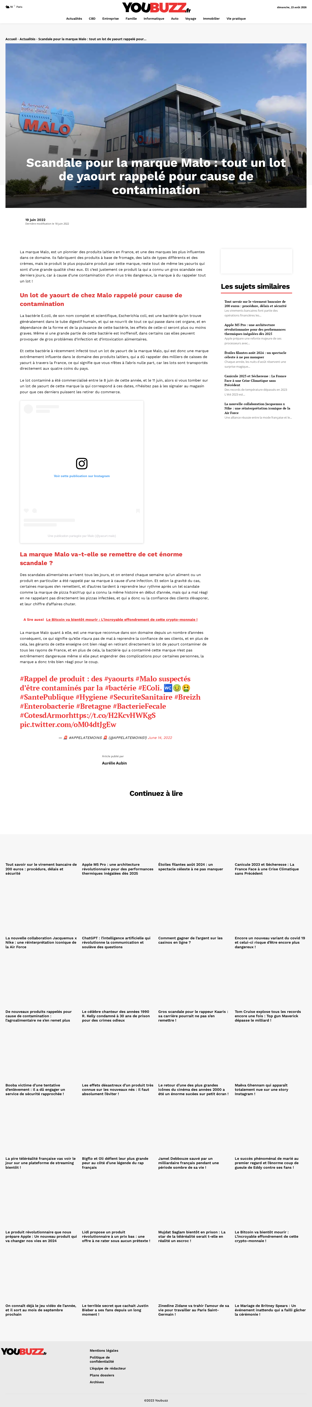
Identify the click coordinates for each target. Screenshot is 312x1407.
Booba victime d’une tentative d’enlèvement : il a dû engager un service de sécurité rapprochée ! (35, 1089)
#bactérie (120, 688)
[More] (277, 260)
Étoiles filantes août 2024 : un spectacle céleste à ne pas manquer (255, 354)
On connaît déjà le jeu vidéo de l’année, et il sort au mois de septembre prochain (40, 1310)
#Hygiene (92, 697)
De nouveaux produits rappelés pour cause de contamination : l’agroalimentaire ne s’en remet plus (38, 1015)
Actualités (27, 39)
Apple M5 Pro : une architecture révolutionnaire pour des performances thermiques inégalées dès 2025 (255, 329)
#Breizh (187, 697)
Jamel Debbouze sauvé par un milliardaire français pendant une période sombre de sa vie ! (188, 1162)
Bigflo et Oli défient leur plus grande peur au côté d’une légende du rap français (115, 1162)
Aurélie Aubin (114, 763)
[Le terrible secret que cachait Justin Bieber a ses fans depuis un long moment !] (118, 1275)
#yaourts (119, 678)
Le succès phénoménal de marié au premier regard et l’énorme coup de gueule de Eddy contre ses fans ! (267, 1162)
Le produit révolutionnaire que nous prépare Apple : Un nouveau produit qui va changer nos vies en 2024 (41, 1236)
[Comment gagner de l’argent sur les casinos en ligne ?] (194, 907)
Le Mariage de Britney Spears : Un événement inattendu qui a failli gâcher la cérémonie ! (270, 1310)
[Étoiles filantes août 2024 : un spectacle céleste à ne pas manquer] (194, 833)
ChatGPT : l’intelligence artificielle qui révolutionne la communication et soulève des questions (116, 942)
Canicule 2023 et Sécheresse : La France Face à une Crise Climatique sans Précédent (255, 380)
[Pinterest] (256, 260)
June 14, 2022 (160, 737)
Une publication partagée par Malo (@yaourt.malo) (82, 536)
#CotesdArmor (44, 715)
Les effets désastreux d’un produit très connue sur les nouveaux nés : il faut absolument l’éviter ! (117, 1089)
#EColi (149, 688)
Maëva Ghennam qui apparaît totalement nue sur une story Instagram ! (261, 1089)
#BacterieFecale (139, 706)
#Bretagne (93, 706)
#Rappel (34, 678)
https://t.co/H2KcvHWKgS (112, 715)
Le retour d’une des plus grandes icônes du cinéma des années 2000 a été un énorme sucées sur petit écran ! (193, 1089)
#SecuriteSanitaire (140, 697)
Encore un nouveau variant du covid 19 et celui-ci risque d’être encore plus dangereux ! (270, 942)
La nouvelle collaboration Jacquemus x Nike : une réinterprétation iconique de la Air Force (257, 408)
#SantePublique (47, 697)
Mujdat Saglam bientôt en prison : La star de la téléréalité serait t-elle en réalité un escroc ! (191, 1236)
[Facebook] (235, 260)
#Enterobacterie (47, 706)
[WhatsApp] (266, 260)
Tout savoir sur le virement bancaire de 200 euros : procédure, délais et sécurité (256, 303)
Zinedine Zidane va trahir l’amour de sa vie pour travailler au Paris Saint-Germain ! (193, 1310)
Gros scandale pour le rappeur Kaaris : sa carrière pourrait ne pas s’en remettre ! (193, 1015)
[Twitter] (245, 260)
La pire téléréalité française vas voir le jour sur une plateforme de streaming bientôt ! (40, 1162)
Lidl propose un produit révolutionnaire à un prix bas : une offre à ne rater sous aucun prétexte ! (116, 1236)
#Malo (146, 678)
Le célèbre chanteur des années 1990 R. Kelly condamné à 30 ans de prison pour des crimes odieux (116, 1015)
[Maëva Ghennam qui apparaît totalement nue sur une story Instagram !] (271, 1054)
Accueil (11, 39)
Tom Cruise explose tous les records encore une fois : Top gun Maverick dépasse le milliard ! (268, 1015)
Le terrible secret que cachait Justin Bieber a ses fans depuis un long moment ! (115, 1310)
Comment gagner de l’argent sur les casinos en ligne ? (190, 940)
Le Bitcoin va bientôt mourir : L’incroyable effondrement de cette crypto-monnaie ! (266, 1236)
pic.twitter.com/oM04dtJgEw (68, 724)
